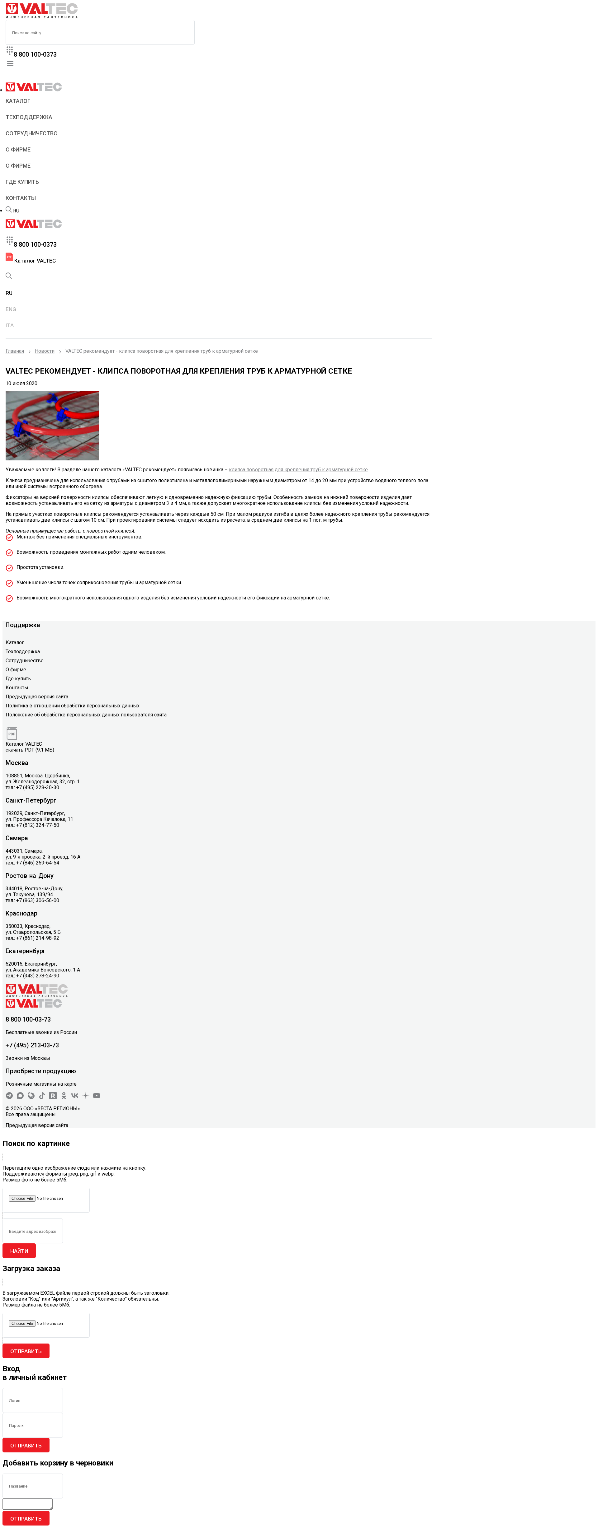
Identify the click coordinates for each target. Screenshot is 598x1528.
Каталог (18, 101)
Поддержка (23, 625)
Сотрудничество (32, 133)
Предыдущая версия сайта (37, 697)
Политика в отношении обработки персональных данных (73, 706)
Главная (15, 351)
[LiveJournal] (31, 1098)
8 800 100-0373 (35, 54)
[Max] (20, 1098)
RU (16, 211)
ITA (10, 325)
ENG (11, 309)
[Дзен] (85, 1098)
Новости (45, 351)
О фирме (18, 149)
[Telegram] (9, 1098)
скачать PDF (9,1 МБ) (30, 750)
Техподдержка (29, 117)
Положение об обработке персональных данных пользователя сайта (86, 715)
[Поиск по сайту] (9, 211)
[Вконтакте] (74, 1098)
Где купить (22, 182)
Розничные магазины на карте (41, 1084)
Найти (19, 1251)
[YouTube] (96, 1098)
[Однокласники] (64, 1098)
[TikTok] (42, 1098)
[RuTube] (53, 1098)
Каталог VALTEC (34, 261)
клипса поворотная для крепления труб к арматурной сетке (298, 470)
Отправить (26, 1351)
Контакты (21, 198)
